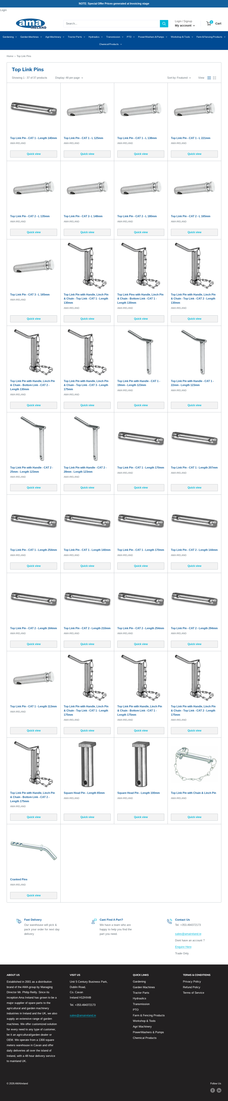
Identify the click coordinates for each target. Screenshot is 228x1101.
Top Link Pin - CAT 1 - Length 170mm (140, 467)
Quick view (34, 153)
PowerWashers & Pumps (148, 1032)
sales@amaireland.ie (188, 934)
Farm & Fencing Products (149, 1015)
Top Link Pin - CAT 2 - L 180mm (137, 216)
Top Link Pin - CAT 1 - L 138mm (137, 138)
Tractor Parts (141, 992)
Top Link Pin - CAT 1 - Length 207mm (194, 467)
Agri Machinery (142, 1026)
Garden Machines (144, 987)
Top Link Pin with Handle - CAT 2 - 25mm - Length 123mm (31, 469)
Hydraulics (139, 998)
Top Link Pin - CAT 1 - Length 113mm (33, 706)
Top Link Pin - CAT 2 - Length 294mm (194, 628)
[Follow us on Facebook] (212, 1090)
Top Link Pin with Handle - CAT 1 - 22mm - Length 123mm (192, 383)
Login (3, 10)
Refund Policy (191, 987)
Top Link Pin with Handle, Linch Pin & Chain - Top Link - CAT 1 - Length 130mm (86, 298)
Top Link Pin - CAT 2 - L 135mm (30, 216)
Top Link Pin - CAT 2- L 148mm (83, 216)
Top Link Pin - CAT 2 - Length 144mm (194, 549)
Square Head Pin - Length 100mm (138, 793)
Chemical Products (145, 1038)
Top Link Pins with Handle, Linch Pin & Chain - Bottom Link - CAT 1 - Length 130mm (140, 298)
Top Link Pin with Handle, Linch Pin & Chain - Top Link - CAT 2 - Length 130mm (193, 298)
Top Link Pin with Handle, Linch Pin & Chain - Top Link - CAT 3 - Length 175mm (86, 385)
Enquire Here (183, 946)
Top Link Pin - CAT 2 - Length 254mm (140, 628)
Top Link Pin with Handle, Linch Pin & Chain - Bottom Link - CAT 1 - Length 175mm (139, 710)
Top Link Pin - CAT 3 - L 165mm (30, 294)
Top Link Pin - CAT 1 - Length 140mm (33, 138)
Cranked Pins (18, 879)
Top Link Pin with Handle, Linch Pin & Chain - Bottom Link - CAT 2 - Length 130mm (32, 385)
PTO (136, 1009)
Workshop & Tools (144, 1020)
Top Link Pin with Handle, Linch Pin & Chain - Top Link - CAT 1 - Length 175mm (86, 710)
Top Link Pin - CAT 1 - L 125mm (83, 138)
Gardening (139, 981)
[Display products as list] (214, 77)
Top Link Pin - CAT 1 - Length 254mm (33, 549)
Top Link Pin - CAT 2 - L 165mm (190, 216)
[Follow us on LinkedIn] (219, 1090)
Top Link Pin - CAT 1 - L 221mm (190, 138)
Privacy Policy (192, 981)
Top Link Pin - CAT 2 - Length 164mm (33, 628)
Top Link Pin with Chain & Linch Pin (193, 793)
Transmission (141, 1004)
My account (183, 25)
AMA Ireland (18, 143)
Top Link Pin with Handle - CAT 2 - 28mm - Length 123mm (85, 469)
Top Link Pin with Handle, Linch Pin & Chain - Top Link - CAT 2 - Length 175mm (193, 710)
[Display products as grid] (209, 77)
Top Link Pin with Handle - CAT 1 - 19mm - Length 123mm (138, 383)
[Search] (164, 23)
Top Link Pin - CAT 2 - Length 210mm (87, 628)
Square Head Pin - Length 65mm (84, 793)
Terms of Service (193, 992)
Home (10, 56)
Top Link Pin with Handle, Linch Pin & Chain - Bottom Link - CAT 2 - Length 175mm (32, 797)
